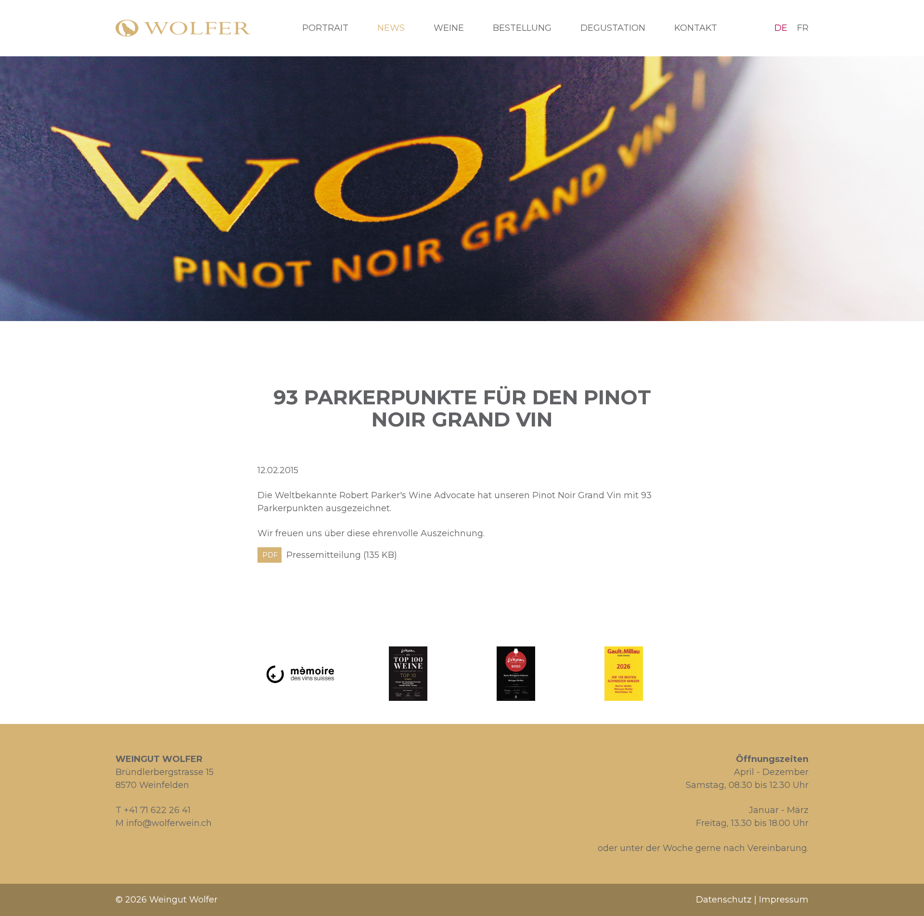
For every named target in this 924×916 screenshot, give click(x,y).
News (391, 28)
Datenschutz (724, 899)
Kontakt (695, 28)
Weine (449, 28)
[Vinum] (408, 673)
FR (802, 28)
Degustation (612, 28)
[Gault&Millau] (624, 673)
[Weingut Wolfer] (183, 28)
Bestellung (522, 28)
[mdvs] (300, 673)
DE (780, 28)
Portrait (325, 28)
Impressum (783, 899)
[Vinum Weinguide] (516, 673)
